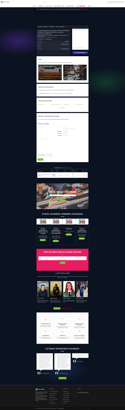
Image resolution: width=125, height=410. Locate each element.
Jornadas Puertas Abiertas (53, 391)
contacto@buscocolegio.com (84, 392)
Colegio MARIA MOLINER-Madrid (63, 373)
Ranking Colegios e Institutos (62, 324)
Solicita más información (81, 52)
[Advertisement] (62, 18)
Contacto (64, 403)
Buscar (63, 200)
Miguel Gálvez (53, 298)
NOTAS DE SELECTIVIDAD (46, 66)
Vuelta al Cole (51, 401)
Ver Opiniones (63, 378)
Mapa (57, 26)
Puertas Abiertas (51, 26)
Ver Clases (57, 308)
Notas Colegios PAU (52, 397)
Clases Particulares (85, 175)
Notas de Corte (73, 175)
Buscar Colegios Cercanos (78, 47)
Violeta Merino (66, 298)
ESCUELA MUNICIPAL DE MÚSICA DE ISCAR (82, 230)
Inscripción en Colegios (53, 393)
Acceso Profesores (66, 397)
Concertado (60, 197)
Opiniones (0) (62, 26)
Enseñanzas (40, 26)
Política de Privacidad (52, 408)
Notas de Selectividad (79, 335)
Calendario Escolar (49, 39)
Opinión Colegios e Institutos (79, 324)
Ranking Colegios (66, 399)
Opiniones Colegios (66, 401)
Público (54, 197)
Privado (66, 197)
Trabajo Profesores (66, 393)
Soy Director (62, 107)
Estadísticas (62, 335)
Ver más (55, 240)
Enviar (41, 159)
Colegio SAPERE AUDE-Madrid (45, 373)
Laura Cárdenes (80, 298)
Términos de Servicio (60, 408)
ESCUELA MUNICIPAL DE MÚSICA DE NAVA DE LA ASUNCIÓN (56, 231)
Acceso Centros (65, 391)
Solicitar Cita (70, 93)
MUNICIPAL (69, 229)
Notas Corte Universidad (53, 399)
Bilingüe (71, 197)
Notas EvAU (45, 26)
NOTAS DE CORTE (69, 66)
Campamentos (45, 335)
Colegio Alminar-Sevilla (80, 361)
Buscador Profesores (66, 395)
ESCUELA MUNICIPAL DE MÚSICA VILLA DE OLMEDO (43, 231)
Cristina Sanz (40, 298)
